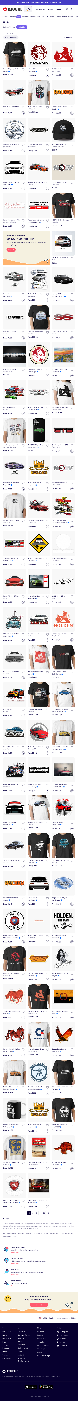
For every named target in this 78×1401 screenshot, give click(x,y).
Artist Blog (22, 1355)
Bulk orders (6, 1358)
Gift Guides (6, 1332)
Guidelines (41, 1342)
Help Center (42, 1339)
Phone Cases (35, 17)
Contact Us (41, 1352)
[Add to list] (23, 69)
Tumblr (62, 1342)
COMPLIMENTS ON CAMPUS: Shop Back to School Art (39, 2)
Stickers (25, 17)
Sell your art (23, 1348)
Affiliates (21, 1345)
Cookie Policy (55, 1376)
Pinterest (63, 1346)
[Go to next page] (49, 1213)
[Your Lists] (67, 9)
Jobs (20, 1351)
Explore (5, 17)
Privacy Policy (19, 1376)
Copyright (41, 1349)
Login (4, 1351)
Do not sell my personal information (37, 1376)
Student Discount (5, 1346)
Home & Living (55, 17)
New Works (6, 1339)
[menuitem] (5, 17)
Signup (5, 1355)
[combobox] (28, 9)
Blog (4, 1342)
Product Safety (43, 1345)
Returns (40, 1335)
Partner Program (21, 1340)
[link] (21, 27)
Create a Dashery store (23, 1359)
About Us (21, 1332)
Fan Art (5, 1335)
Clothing (14, 17)
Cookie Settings (43, 1356)
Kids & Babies (67, 17)
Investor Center (24, 1335)
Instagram (64, 1332)
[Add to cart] (47, 75)
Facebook (64, 1335)
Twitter (63, 1339)
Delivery (40, 1332)
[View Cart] (72, 9)
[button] (39, 2)
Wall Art (45, 17)
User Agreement (7, 1376)
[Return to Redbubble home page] (12, 9)
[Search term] (29, 9)
